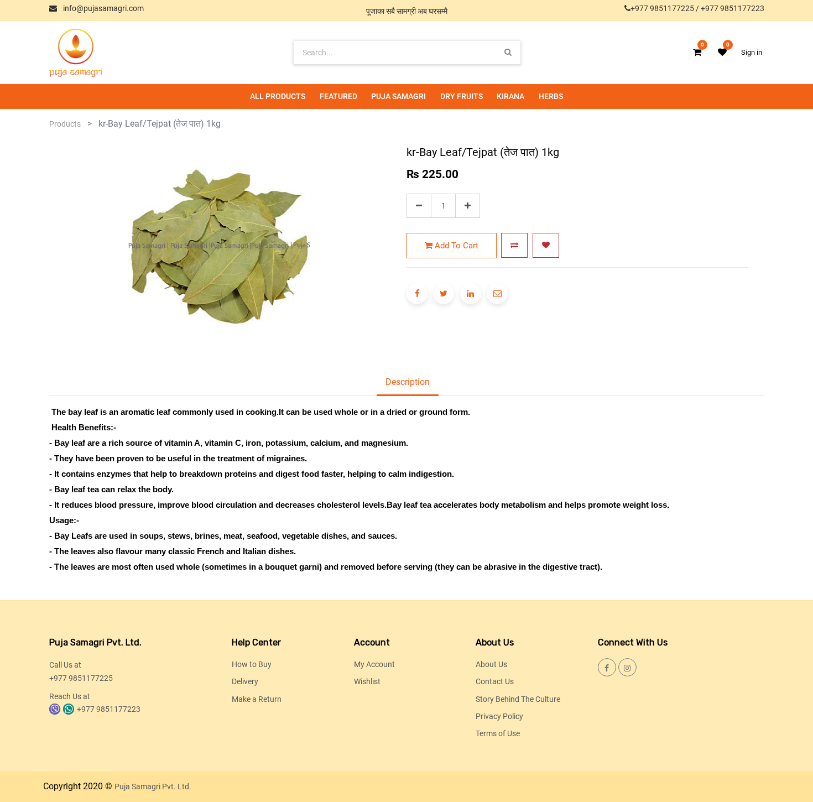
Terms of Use (498, 733)
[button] (514, 245)
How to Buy (252, 664)
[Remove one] (418, 206)
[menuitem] (277, 96)
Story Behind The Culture (518, 699)
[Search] (508, 52)
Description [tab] (407, 382)
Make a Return (257, 699)
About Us (491, 664)
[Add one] (467, 206)
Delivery (245, 681)
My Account (374, 664)
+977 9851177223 (732, 8)
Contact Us (495, 681)
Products (65, 123)
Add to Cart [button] (455, 246)
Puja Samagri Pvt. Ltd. (152, 786)
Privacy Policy (499, 716)
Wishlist (367, 681)
